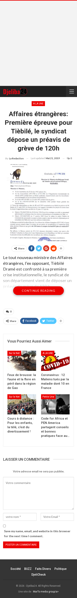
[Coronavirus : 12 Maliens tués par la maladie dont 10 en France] (55, 361)
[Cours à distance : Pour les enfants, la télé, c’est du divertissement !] (21, 404)
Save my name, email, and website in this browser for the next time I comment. (37, 533)
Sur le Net (14, 353)
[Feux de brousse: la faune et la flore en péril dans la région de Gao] (21, 361)
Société (15, 568)
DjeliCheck (38, 574)
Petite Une (48, 396)
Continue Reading (38, 290)
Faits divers (43, 568)
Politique (60, 568)
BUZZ (28, 568)
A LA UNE (38, 103)
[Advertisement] (38, 43)
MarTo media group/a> (46, 591)
